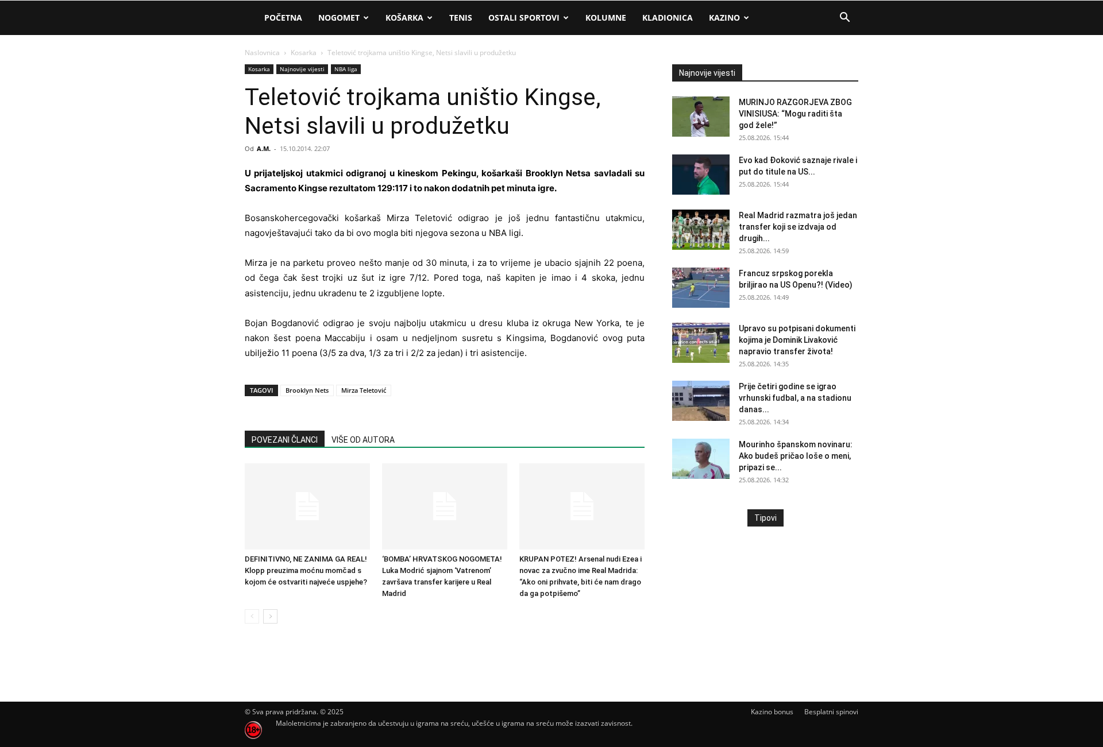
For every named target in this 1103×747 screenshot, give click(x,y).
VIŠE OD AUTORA (363, 439)
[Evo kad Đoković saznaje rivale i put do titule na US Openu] (701, 174)
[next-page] (270, 616)
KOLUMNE (605, 17)
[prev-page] (252, 616)
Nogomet (339, 17)
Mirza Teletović (363, 390)
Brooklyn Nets (307, 390)
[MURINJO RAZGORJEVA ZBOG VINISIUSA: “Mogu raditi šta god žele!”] (701, 116)
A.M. (264, 148)
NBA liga (345, 69)
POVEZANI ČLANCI (285, 439)
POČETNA (283, 17)
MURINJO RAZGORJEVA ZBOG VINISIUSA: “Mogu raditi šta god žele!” (795, 114)
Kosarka (304, 52)
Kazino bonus (772, 712)
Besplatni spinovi (831, 712)
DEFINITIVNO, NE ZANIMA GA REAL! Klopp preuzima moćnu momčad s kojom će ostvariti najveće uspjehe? (306, 570)
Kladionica (667, 17)
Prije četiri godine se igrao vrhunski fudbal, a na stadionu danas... (795, 398)
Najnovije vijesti (302, 69)
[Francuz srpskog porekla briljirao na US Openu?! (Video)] (701, 288)
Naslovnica (262, 52)
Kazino (724, 17)
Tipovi (765, 517)
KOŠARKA (404, 17)
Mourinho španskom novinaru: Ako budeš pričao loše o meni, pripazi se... (796, 456)
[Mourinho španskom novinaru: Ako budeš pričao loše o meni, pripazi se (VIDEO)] (701, 459)
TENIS (460, 17)
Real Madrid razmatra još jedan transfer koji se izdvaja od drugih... (798, 227)
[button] (844, 18)
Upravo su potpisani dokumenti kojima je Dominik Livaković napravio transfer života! (797, 340)
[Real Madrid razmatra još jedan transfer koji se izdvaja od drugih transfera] (701, 230)
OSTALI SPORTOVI (524, 17)
